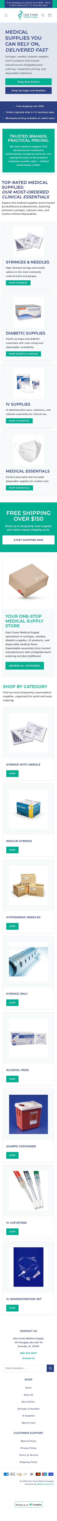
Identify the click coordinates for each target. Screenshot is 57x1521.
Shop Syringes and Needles (29, 90)
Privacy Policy (28, 1448)
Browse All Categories (24, 665)
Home (28, 1387)
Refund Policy (28, 1441)
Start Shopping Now (28, 539)
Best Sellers (28, 1401)
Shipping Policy (28, 1462)
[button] (6, 15)
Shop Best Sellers (29, 81)
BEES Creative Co (45, 1484)
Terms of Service (28, 1455)
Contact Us (28, 1358)
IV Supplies (28, 1415)
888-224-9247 (28, 1353)
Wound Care (29, 1422)
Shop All (28, 1394)
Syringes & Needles (28, 1408)
